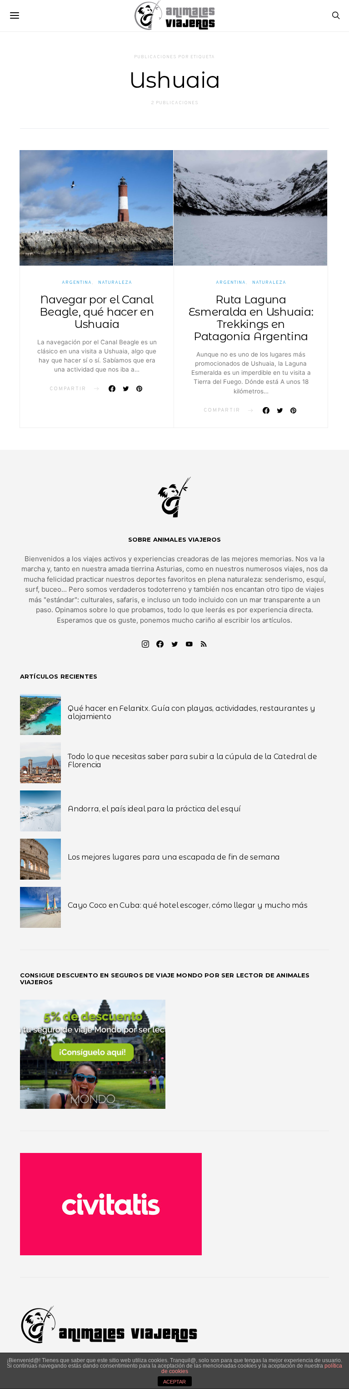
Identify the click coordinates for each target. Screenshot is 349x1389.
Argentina (77, 283)
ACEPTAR (174, 1381)
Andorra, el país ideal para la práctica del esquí (154, 809)
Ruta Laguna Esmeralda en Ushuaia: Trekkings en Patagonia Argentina (251, 318)
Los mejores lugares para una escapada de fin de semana (174, 857)
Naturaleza (115, 283)
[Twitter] (174, 644)
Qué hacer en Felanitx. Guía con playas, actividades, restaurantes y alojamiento (191, 712)
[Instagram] (145, 644)
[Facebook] (160, 644)
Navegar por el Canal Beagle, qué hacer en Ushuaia (97, 312)
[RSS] (203, 644)
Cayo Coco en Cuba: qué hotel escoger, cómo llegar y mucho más (188, 905)
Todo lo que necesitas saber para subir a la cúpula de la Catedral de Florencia (192, 760)
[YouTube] (189, 644)
